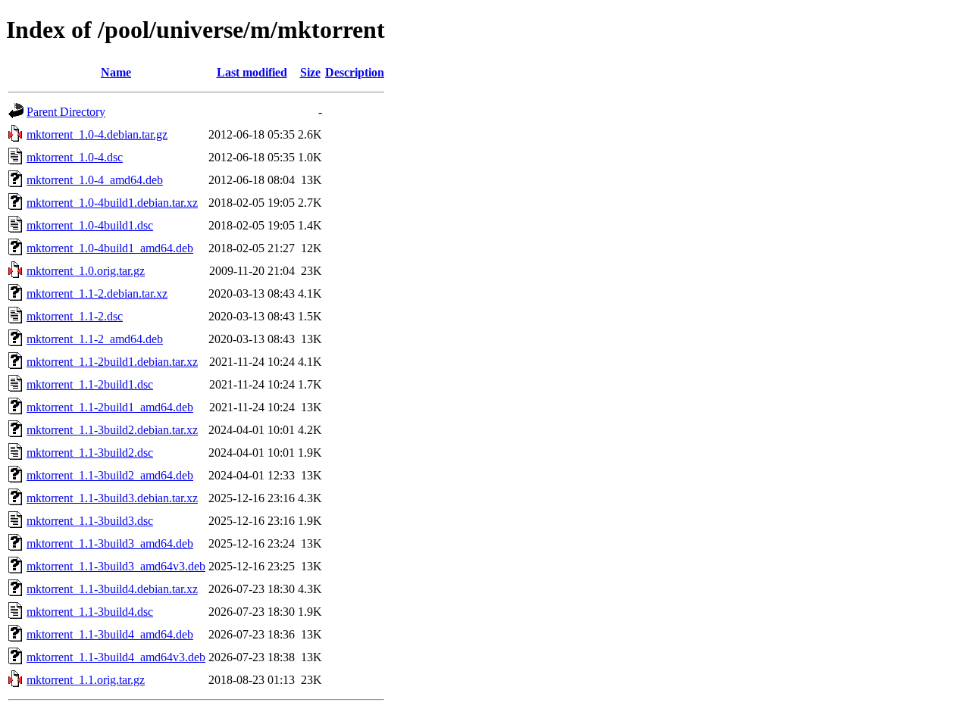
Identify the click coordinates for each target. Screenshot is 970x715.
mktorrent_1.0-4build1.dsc (90, 225)
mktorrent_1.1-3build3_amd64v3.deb (116, 566)
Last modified (252, 72)
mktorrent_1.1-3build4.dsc (90, 611)
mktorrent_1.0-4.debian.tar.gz (97, 134)
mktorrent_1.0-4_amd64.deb (95, 179)
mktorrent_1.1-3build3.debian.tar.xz (112, 498)
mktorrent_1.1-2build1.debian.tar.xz (112, 361)
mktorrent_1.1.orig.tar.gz (86, 679)
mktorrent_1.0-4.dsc (75, 157)
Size (310, 72)
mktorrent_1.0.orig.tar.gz (86, 270)
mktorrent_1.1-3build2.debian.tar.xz (112, 429)
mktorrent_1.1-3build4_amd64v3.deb (116, 657)
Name (116, 72)
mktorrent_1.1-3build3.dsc (90, 520)
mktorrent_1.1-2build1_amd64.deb (110, 407)
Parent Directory (66, 111)
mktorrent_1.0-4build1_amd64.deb (110, 248)
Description (354, 72)
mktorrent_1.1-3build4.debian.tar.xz (112, 588)
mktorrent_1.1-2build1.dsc (90, 384)
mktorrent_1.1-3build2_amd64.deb (110, 475)
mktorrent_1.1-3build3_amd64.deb (110, 543)
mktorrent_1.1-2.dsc (75, 316)
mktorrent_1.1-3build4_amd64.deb (110, 634)
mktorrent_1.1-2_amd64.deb (95, 339)
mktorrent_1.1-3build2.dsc (90, 452)
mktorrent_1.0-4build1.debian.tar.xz (112, 202)
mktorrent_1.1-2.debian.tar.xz (97, 293)
